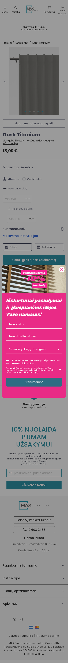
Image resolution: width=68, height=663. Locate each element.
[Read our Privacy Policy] (60, 369)
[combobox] (34, 349)
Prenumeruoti (34, 382)
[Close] (62, 269)
